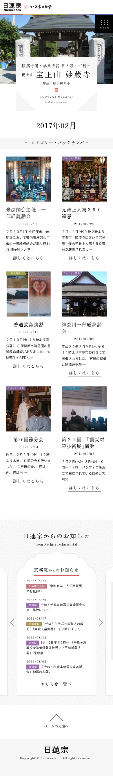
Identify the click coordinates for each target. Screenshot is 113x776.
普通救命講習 (29, 324)
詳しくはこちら (28, 258)
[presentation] (12, 622)
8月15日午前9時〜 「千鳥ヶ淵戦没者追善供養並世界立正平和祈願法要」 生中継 (56, 647)
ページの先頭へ (56, 726)
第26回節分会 (28, 439)
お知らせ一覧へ (56, 684)
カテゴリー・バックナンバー (60, 143)
